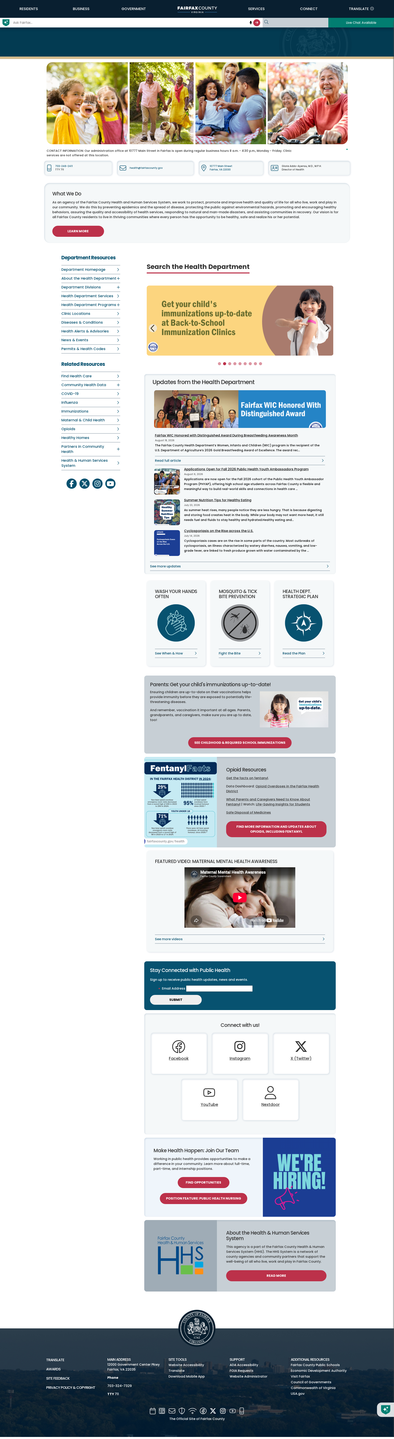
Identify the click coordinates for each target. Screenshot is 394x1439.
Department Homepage (83, 269)
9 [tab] (260, 363)
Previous (153, 328)
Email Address (173, 988)
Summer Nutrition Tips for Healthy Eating (217, 500)
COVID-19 (70, 393)
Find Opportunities (203, 1182)
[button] (28, 9)
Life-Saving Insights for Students (283, 804)
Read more (276, 1275)
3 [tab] (230, 363)
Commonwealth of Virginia (313, 1388)
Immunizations (74, 411)
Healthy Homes (75, 437)
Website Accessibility (186, 1365)
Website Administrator (248, 1376)
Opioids (68, 428)
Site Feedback (58, 1378)
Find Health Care (76, 376)
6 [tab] (245, 363)
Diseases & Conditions (82, 322)
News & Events (74, 340)
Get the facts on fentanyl (247, 778)
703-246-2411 (64, 166)
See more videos (169, 939)
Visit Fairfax (300, 1376)
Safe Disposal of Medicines (248, 812)
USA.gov (298, 1393)
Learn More (78, 231)
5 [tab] (240, 363)
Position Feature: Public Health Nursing (203, 1198)
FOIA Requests (241, 1370)
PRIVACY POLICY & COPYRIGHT (70, 1387)
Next (327, 327)
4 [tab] (235, 363)
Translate (55, 1359)
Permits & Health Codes (83, 348)
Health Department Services (87, 296)
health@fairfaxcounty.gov (146, 168)
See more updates (165, 566)
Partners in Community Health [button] (82, 449)
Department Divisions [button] (81, 287)
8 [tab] (255, 363)
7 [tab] (250, 363)
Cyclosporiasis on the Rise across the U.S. (218, 530)
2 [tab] (225, 363)
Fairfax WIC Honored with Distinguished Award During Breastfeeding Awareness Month (226, 435)
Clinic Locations (75, 313)
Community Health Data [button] (83, 384)
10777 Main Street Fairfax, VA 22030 (221, 167)
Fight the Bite (230, 653)
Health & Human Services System (84, 463)
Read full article (168, 460)
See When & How (169, 653)
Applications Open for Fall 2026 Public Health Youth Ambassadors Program (246, 469)
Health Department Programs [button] (88, 304)
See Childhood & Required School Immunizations (239, 742)
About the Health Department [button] (88, 278)
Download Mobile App (186, 1376)
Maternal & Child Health (83, 420)
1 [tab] (219, 363)
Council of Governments (311, 1382)
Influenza (69, 402)
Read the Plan (294, 653)
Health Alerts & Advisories (85, 331)
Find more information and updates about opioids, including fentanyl (276, 829)
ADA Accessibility (244, 1365)
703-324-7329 (119, 1385)
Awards (53, 1369)
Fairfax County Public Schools (315, 1365)
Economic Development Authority (319, 1370)
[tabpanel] (240, 321)
